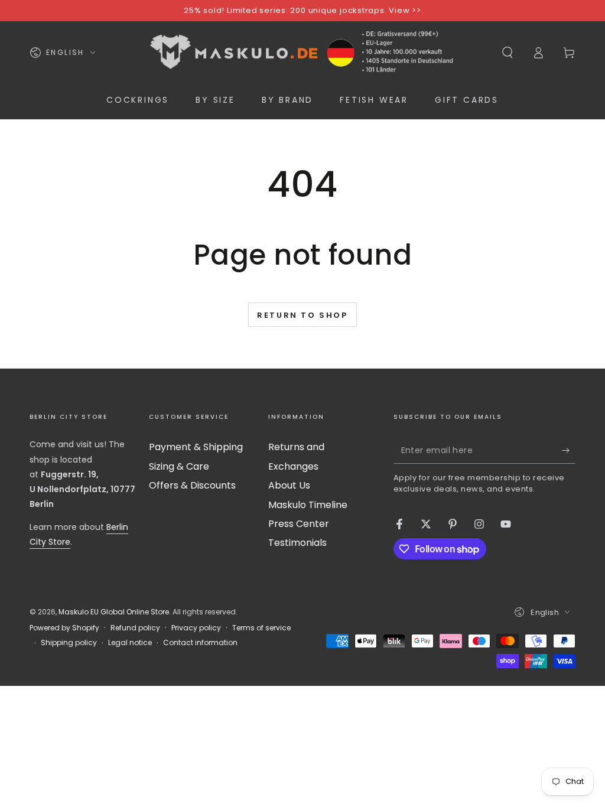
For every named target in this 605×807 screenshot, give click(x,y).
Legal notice (130, 642)
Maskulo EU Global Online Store (113, 612)
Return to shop (302, 315)
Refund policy (135, 628)
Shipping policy (69, 642)
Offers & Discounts (192, 485)
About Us (289, 485)
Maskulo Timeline (307, 505)
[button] (507, 53)
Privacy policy (196, 628)
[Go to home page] (302, 52)
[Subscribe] (568, 450)
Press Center (298, 524)
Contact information (200, 642)
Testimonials (297, 542)
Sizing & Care (179, 466)
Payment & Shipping (196, 447)
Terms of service (261, 628)
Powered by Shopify (64, 628)
